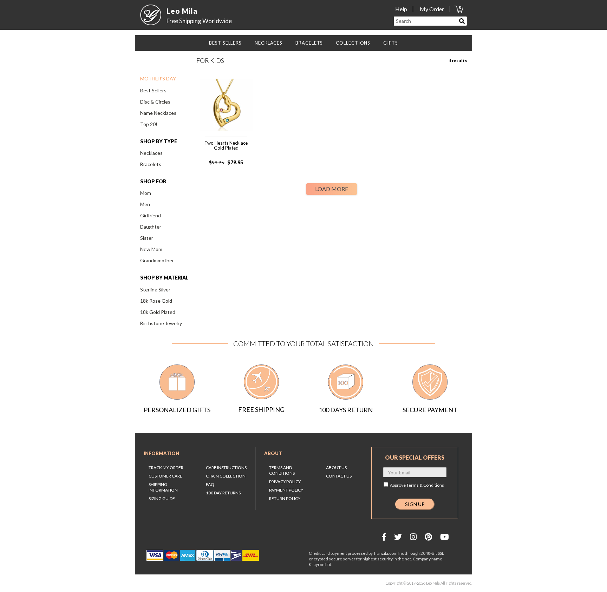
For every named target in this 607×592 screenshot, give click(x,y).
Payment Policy (286, 490)
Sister (146, 238)
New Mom (151, 249)
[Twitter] (398, 536)
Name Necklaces (158, 113)
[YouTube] (444, 536)
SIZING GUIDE (162, 498)
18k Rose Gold (156, 301)
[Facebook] (384, 536)
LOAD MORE (331, 188)
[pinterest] (428, 536)
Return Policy (284, 498)
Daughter (150, 227)
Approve (417, 485)
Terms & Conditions (425, 485)
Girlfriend (150, 215)
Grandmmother (157, 260)
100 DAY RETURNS (223, 492)
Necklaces (151, 153)
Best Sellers (153, 90)
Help (401, 9)
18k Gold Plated (157, 312)
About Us (336, 467)
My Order (432, 9)
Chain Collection (226, 476)
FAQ (210, 484)
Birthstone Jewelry (161, 323)
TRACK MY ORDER (166, 467)
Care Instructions (226, 467)
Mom (145, 193)
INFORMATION (161, 453)
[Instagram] (413, 536)
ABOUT (273, 453)
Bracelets (150, 164)
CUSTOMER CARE (165, 476)
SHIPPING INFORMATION (163, 487)
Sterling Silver (155, 289)
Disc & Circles (155, 102)
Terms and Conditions (282, 470)
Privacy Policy (285, 481)
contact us (339, 476)
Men (145, 204)
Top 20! (148, 124)
